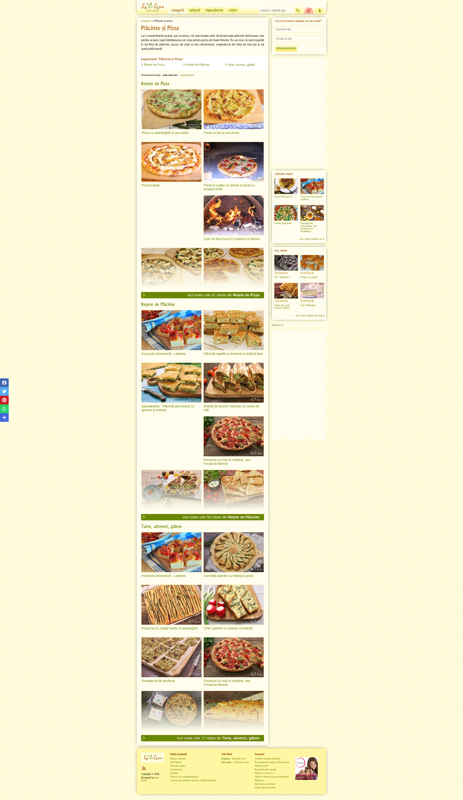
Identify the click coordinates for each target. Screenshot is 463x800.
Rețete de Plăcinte (198, 64)
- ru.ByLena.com (235, 762)
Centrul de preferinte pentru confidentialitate (193, 780)
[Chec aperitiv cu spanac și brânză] (234, 605)
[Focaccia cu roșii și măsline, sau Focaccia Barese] (234, 436)
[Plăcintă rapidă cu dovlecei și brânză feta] (234, 330)
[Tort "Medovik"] (286, 263)
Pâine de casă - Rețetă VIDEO (282, 306)
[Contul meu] (319, 10)
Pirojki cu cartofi (308, 277)
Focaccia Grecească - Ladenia (163, 354)
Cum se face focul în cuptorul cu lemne (232, 239)
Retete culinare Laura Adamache (272, 776)
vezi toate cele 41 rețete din (223, 295)
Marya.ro (259, 780)
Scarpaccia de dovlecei (158, 681)
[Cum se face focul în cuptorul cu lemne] (234, 215)
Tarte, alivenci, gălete (241, 64)
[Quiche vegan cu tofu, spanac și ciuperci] (171, 711)
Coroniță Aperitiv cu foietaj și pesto (229, 576)
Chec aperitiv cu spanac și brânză (228, 628)
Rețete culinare (178, 758)
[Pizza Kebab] (171, 162)
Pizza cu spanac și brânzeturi (162, 291)
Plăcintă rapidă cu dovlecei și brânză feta (233, 354)
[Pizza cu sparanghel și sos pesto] (171, 109)
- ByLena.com (233, 758)
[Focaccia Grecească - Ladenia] (171, 330)
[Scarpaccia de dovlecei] (171, 657)
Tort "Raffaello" (308, 305)
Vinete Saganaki (283, 223)
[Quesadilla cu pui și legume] (234, 490)
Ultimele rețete (177, 766)
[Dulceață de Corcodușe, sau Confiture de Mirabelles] (312, 213)
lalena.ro (277, 325)
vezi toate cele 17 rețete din (218, 738)
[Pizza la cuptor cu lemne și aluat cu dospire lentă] (234, 162)
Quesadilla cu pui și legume (223, 513)
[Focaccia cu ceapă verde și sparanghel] (171, 605)
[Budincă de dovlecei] (234, 711)
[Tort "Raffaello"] (312, 290)
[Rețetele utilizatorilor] (309, 10)
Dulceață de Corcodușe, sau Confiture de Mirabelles (308, 227)
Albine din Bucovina (265, 787)
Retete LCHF (261, 766)
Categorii (146, 21)
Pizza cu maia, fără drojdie (223, 291)
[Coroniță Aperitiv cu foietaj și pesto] (234, 552)
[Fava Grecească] (286, 186)
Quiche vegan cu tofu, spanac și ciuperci (170, 734)
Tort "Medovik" (282, 277)
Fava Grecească (283, 196)
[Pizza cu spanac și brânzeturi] (171, 268)
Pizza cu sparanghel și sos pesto (165, 133)
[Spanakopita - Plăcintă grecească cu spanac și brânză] (171, 383)
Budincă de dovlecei (218, 734)
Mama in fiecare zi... (265, 773)
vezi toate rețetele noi (311, 239)
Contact (174, 773)
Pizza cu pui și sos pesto (221, 133)
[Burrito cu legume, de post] (171, 490)
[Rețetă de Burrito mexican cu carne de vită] (234, 383)
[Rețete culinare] (152, 758)
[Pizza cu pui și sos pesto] (234, 109)
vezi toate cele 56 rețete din (220, 517)
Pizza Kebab (150, 185)
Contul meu (176, 769)
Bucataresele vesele (265, 769)
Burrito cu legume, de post (160, 513)
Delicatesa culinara (265, 784)
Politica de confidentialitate (184, 776)
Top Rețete (175, 762)
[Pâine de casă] (286, 290)
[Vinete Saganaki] (286, 213)
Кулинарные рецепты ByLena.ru (272, 762)
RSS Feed (143, 768)
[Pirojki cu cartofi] (312, 263)
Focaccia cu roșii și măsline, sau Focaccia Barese (227, 461)
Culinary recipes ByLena (267, 758)
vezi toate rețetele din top (309, 315)
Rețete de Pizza (154, 64)
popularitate (187, 75)
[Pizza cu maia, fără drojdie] (234, 268)
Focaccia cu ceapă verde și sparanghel (169, 628)
